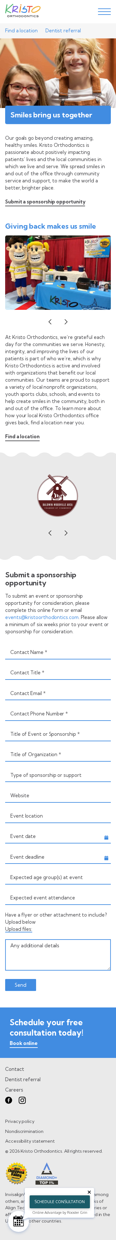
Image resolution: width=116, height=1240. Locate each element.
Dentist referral (63, 30)
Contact (14, 1069)
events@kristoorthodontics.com (42, 617)
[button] (50, 322)
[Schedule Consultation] (18, 1221)
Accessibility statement (30, 1141)
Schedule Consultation (59, 1201)
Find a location (21, 30)
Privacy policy (19, 1121)
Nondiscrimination (24, 1131)
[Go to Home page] (23, 11)
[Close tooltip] (89, 1192)
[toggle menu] (104, 11)
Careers (14, 1090)
